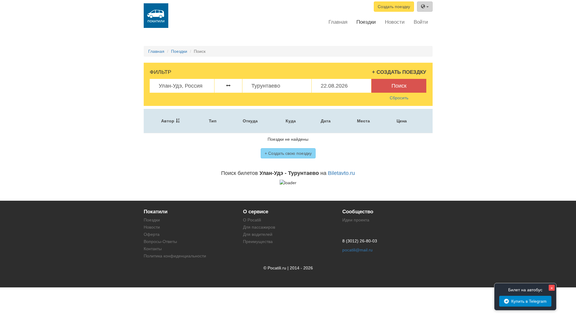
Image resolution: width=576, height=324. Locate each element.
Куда (291, 120)
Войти (421, 22)
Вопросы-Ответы (160, 241)
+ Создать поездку (399, 72)
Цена (402, 120)
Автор (167, 120)
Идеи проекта (355, 220)
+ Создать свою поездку (288, 153)
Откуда (250, 120)
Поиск (399, 86)
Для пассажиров (259, 227)
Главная (337, 22)
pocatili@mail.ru (357, 250)
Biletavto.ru (341, 173)
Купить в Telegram (529, 301)
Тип (212, 120)
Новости (395, 22)
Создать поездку (394, 6)
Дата (326, 120)
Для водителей (257, 234)
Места (363, 120)
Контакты (153, 248)
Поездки (366, 22)
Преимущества (258, 241)
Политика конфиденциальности (175, 256)
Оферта (152, 234)
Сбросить (399, 97)
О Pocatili (252, 220)
